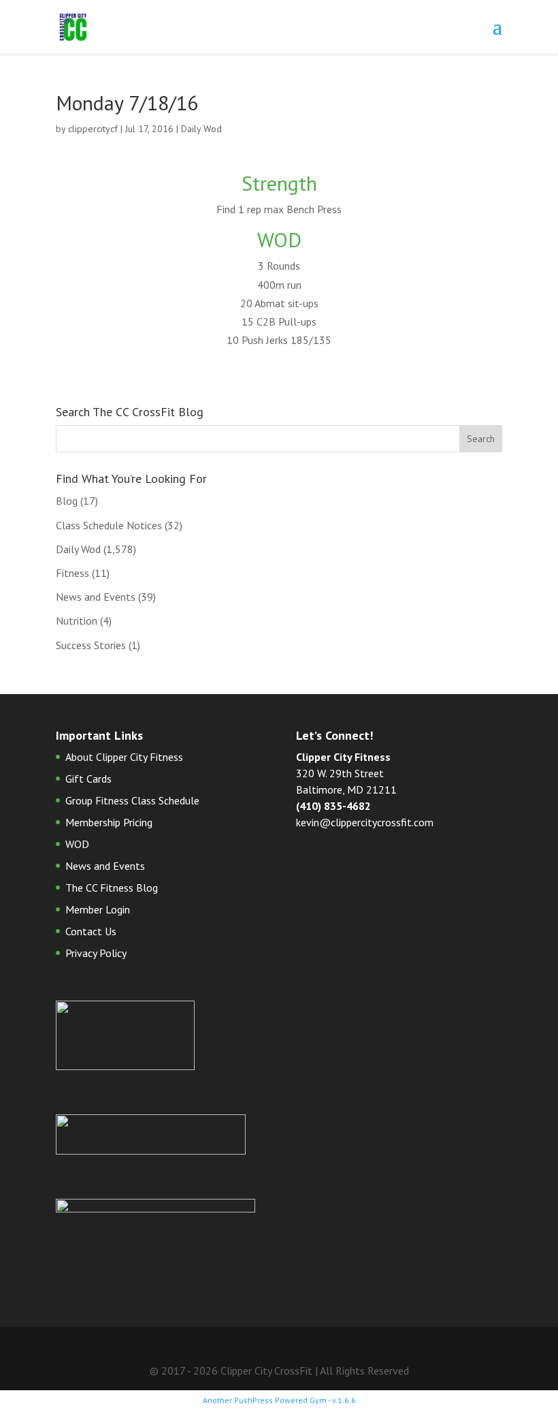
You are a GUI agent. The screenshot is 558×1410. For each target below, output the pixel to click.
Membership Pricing (108, 822)
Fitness (72, 573)
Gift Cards (88, 778)
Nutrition (76, 620)
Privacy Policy (96, 953)
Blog (67, 500)
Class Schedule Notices (109, 525)
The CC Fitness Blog (111, 887)
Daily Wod (201, 129)
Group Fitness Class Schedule (132, 800)
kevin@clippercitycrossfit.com (364, 822)
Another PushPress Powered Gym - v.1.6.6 (279, 1400)
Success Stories (91, 645)
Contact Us (90, 931)
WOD (77, 844)
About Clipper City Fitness (124, 757)
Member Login (97, 909)
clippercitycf (93, 129)
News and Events (95, 597)
